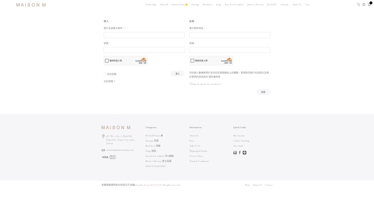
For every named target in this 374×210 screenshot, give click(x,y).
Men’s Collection (255, 4)
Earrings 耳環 (152, 140)
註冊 (263, 92)
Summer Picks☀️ (179, 4)
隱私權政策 (214, 76)
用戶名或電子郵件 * (115, 28)
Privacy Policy (196, 156)
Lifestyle (284, 4)
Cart (307, 4)
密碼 (107, 43)
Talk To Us (194, 145)
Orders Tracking (241, 140)
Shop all (164, 4)
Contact (268, 184)
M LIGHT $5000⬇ (154, 135)
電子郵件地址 (197, 28)
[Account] (364, 4)
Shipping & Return (198, 150)
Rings (218, 4)
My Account (239, 135)
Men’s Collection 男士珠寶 (159, 161)
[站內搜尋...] (358, 4)
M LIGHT (272, 4)
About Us (296, 4)
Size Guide (238, 145)
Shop (247, 184)
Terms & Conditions (199, 161)
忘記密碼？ (109, 81)
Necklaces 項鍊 (153, 145)
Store (191, 140)
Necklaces (207, 4)
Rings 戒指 (151, 150)
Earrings (195, 4)
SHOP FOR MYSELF (156, 166)
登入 (178, 73)
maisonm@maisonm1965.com (119, 149)
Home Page (151, 4)
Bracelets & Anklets (234, 4)
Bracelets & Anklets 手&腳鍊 (160, 156)
